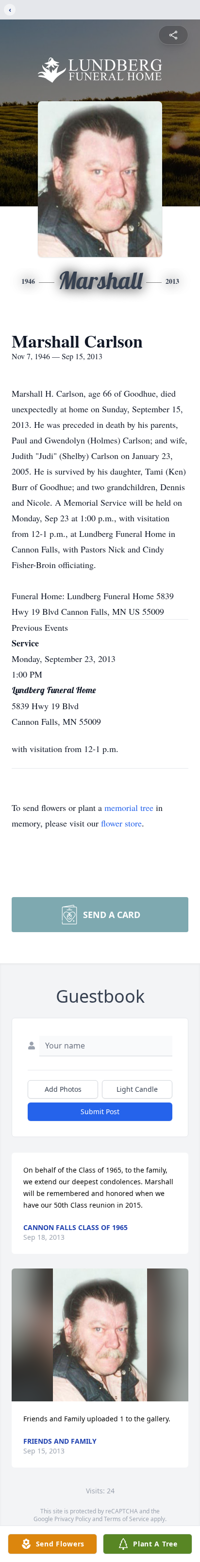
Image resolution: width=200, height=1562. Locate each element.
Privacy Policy (72, 1519)
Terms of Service (126, 1519)
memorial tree (128, 807)
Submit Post (100, 1111)
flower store (121, 823)
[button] (100, 1334)
